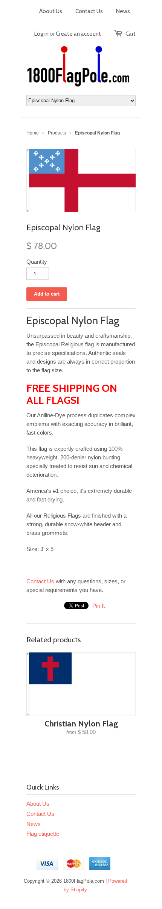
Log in (41, 33)
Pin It (98, 605)
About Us (50, 11)
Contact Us (89, 11)
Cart (130, 33)
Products (57, 133)
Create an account (78, 33)
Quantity (36, 261)
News (123, 11)
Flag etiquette (42, 833)
